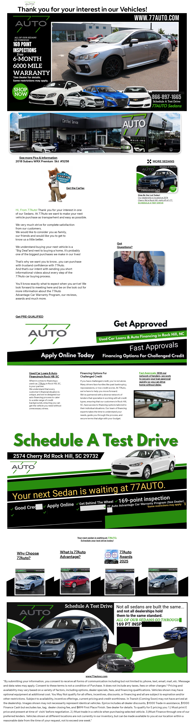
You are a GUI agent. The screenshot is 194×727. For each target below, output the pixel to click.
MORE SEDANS (163, 161)
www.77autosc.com (96, 676)
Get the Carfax (75, 188)
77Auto (41, 383)
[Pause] (10, 108)
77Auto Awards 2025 (126, 556)
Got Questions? (125, 245)
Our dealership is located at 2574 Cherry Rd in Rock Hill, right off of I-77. (155, 199)
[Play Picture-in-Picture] (180, 108)
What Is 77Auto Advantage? (73, 554)
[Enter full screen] (183, 108)
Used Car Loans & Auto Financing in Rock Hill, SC (44, 375)
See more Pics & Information (38, 157)
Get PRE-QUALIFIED (29, 316)
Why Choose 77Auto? (28, 555)
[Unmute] (13, 108)
